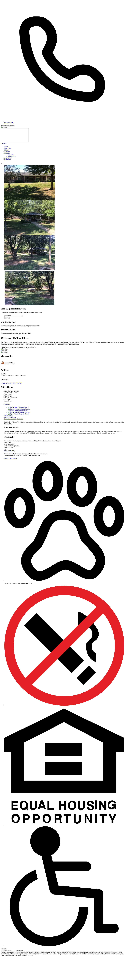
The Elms (3, 143)
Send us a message (9, 450)
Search (7, 318)
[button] (64, 580)
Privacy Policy (8, 415)
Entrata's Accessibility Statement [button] (13, 419)
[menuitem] (64, 146)
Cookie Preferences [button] (10, 417)
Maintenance (11, 156)
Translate (7, 404)
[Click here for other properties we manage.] (8, 366)
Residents (7, 153)
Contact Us (7, 159)
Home (6, 146)
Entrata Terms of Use (10, 458)
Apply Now (7, 158)
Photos (6, 150)
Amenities (7, 151)
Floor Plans (7, 148)
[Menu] (1, 163)
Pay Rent (10, 155)
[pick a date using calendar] (22, 316)
